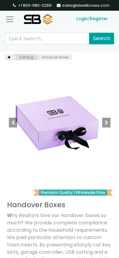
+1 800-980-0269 (34, 5)
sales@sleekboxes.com (85, 5)
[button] (13, 122)
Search (101, 38)
